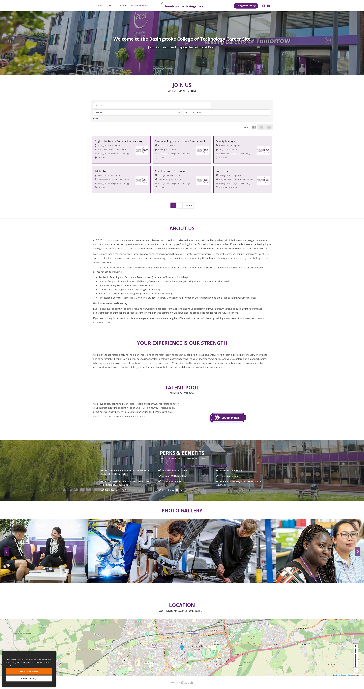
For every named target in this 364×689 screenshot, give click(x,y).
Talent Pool (121, 5)
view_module (253, 127)
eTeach (182, 682)
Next (188, 205)
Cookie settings (29, 678)
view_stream (261, 127)
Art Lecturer (101, 171)
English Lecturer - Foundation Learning (118, 141)
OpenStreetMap (346, 675)
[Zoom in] (355, 646)
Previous (6, 551)
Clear (95, 118)
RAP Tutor (222, 171)
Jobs (109, 5)
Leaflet (335, 675)
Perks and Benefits (139, 5)
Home (100, 5)
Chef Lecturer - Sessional (170, 171)
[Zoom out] (355, 670)
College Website (244, 5)
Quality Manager (226, 141)
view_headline (269, 127)
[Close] (52, 655)
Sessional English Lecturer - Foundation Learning (182, 141)
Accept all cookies (29, 671)
